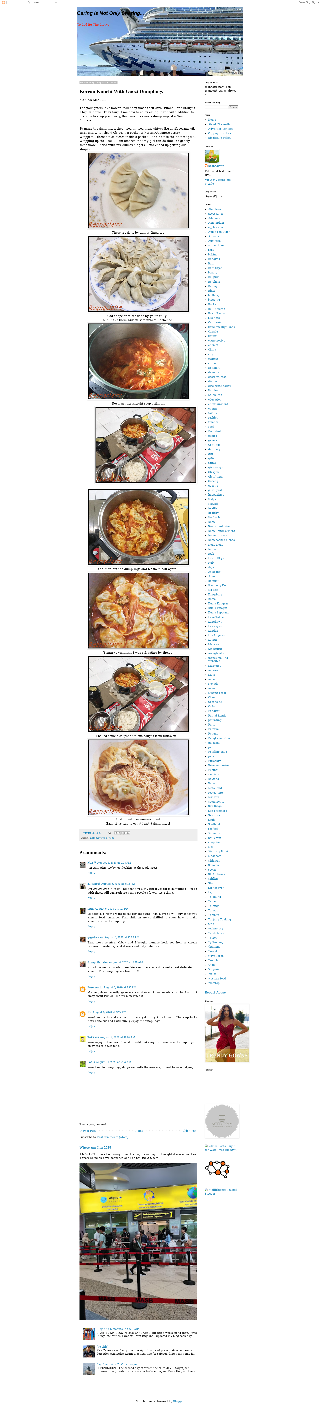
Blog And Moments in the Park (118, 1329)
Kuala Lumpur (217, 608)
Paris (211, 725)
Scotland (214, 825)
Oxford (212, 707)
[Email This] (115, 833)
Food (211, 427)
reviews (213, 797)
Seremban (215, 834)
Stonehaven (216, 888)
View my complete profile (218, 182)
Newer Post (88, 1131)
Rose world (95, 988)
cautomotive (216, 341)
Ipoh (211, 554)
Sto (210, 884)
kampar (213, 581)
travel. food (216, 956)
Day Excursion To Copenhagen (117, 1365)
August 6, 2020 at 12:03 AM (121, 938)
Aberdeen (214, 209)
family (212, 413)
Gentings (214, 445)
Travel (212, 951)
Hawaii (213, 504)
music (212, 679)
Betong (213, 286)
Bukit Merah (216, 309)
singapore (214, 856)
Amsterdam (216, 223)
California (215, 323)
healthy (213, 513)
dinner (212, 382)
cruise (212, 364)
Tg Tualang (216, 942)
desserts (213, 373)
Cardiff (213, 336)
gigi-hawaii (95, 938)
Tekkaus (93, 1037)
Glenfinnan (216, 477)
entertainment (218, 404)
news (211, 689)
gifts (211, 459)
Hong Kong (215, 545)
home (212, 522)
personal (214, 743)
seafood (213, 829)
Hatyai (212, 500)
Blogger (178, 1402)
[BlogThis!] (118, 833)
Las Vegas (215, 626)
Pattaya (213, 729)
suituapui (94, 884)
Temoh (213, 938)
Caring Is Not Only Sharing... (110, 13)
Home (139, 1131)
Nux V (92, 863)
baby (211, 250)
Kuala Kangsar (218, 604)
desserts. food (217, 377)
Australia (214, 241)
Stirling (213, 879)
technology (216, 929)
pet (210, 748)
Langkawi (215, 622)
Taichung (214, 897)
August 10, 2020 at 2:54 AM (113, 1062)
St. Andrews (216, 874)
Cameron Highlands (221, 327)
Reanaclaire (216, 166)
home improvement (221, 531)
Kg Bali (213, 590)
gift (210, 454)
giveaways (215, 468)
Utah (211, 965)
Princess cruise (218, 766)
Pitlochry (214, 761)
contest (213, 359)
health (212, 509)
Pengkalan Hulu (219, 739)
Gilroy (212, 463)
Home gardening (219, 527)
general (213, 441)
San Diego (215, 806)
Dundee (213, 391)
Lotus (91, 1062)
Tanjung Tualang (219, 920)
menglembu (216, 654)
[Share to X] (122, 833)
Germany (214, 450)
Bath (211, 264)
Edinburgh (215, 395)
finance (213, 422)
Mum (211, 675)
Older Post (189, 1131)
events (212, 409)
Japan (212, 567)
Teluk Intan (216, 933)
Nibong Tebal (217, 693)
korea (212, 599)
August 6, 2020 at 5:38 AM (126, 963)
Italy (211, 563)
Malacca (213, 645)
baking (213, 255)
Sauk (211, 820)
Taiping (213, 906)
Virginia (214, 970)
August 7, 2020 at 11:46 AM (117, 1037)
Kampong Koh (218, 586)
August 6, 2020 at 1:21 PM (119, 988)
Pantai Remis (217, 716)
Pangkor (214, 711)
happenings (216, 495)
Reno (211, 784)
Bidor (211, 291)
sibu (211, 847)
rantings (214, 775)
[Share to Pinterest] (128, 833)
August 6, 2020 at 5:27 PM (109, 1012)
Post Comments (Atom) (112, 1137)
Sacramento (216, 802)
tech (211, 924)
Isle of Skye (216, 558)
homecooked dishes (102, 838)
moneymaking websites (218, 659)
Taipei (212, 902)
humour (213, 549)
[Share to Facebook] (125, 833)
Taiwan (213, 911)
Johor (212, 577)
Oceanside (215, 702)
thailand (214, 947)
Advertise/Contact (220, 129)
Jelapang (214, 572)
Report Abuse (215, 992)
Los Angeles (216, 635)
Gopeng (213, 481)
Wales (212, 974)
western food (217, 979)
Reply (91, 873)
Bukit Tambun (218, 314)
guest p (213, 486)
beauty (212, 273)
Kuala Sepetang (218, 613)
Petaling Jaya (217, 752)
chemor (213, 345)
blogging (214, 300)
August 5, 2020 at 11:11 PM (111, 909)
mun (91, 909)
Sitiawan (214, 861)
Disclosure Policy (220, 138)
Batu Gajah (215, 268)
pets (211, 757)
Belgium (214, 277)
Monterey (214, 666)
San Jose (214, 816)
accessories (215, 214)
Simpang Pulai (218, 852)
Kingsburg (215, 595)
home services (218, 536)
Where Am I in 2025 (95, 1148)
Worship (214, 983)
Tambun (213, 915)
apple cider (215, 227)
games (212, 436)
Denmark (214, 368)
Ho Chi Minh (216, 518)
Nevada (213, 684)
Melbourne (215, 649)
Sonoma (213, 865)
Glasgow (214, 472)
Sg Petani (214, 838)
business (214, 318)
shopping (214, 843)
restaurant (215, 788)
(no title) (102, 1347)
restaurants (216, 793)
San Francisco (217, 811)
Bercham (214, 282)
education (215, 400)
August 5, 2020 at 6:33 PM (118, 884)
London (213, 631)
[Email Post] (109, 833)
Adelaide (214, 218)
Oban (211, 698)
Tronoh (213, 961)
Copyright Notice (219, 134)
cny (210, 354)
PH (90, 1012)
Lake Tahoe (216, 617)
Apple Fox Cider (219, 232)
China (212, 350)
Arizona (213, 237)
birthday (214, 295)
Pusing (213, 770)
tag (210, 893)
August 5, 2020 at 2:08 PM (114, 863)
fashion (213, 418)
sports (212, 870)
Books (212, 305)
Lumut (212, 640)
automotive (216, 246)
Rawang (213, 779)
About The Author (220, 125)
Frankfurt (214, 432)
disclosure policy (219, 386)
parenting (215, 720)
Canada (213, 332)
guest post (215, 490)
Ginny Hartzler (98, 963)
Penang (213, 734)
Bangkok (214, 259)
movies (213, 670)
